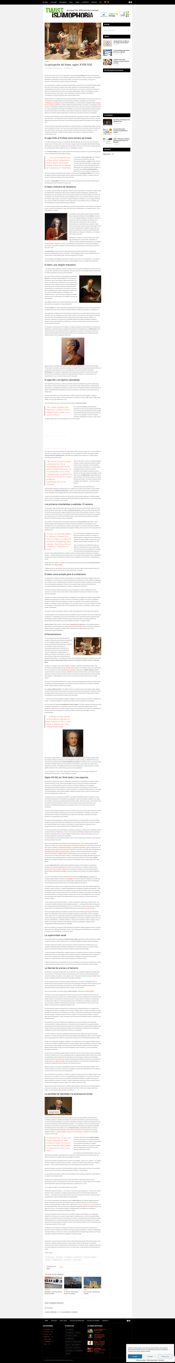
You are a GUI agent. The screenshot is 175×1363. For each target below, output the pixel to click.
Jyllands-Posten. (60, 1170)
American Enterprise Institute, (58, 980)
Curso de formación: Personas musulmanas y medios (120, 130)
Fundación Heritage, (65, 956)
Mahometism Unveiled (76, 733)
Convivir (94, 2)
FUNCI (50, 1362)
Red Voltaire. (91, 1100)
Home (46, 2)
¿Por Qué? (53, 2)
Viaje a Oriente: (59, 674)
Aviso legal (161, 1360)
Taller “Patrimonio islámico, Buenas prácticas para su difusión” (121, 140)
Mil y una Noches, (71, 779)
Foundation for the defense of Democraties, (57, 960)
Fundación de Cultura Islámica (54, 68)
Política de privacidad (152, 1360)
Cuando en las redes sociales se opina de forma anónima (121, 61)
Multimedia (62, 2)
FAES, (85, 964)
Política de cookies (141, 1360)
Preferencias (165, 1356)
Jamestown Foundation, (79, 956)
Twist (71, 2)
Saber (77, 2)
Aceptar (135, 1356)
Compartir (85, 2)
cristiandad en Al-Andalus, (52, 103)
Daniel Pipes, (87, 1021)
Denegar (150, 1356)
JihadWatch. (70, 988)
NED (60, 962)
